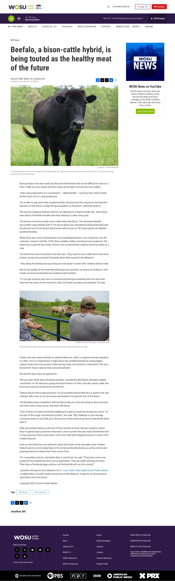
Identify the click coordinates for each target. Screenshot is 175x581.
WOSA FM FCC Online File (140, 541)
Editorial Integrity (103, 541)
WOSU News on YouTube (145, 86)
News (65, 541)
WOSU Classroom (87, 27)
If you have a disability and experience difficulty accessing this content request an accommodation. (145, 554)
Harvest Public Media (96, 470)
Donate (160, 6)
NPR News (15, 40)
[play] (11, 18)
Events (136, 27)
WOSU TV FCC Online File (140, 547)
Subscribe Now (145, 111)
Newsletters (123, 27)
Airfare (149, 27)
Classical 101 (49, 27)
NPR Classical (40, 492)
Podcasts (67, 27)
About (99, 535)
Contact (100, 552)
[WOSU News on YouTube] (145, 62)
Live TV (144, 6)
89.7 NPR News (15, 27)
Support (105, 27)
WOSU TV (32, 27)
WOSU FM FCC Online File (140, 535)
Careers (100, 547)
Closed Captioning (104, 558)
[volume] (19, 19)
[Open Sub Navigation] (131, 7)
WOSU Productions (70, 564)
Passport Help (102, 564)
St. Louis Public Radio (70, 470)
